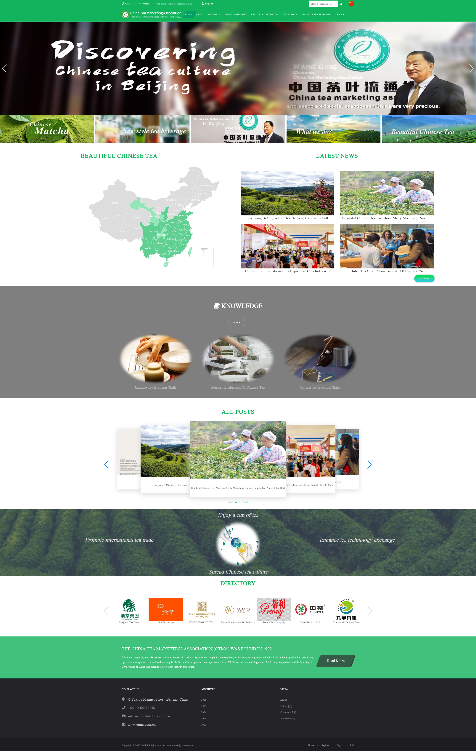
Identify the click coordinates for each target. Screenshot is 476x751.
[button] (471, 68)
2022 (203, 724)
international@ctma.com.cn (180, 3)
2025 (203, 706)
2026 (203, 699)
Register (209, 3)
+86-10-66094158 (141, 3)
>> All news (424, 278)
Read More (336, 661)
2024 (203, 712)
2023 (203, 718)
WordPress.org (287, 718)
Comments (288, 712)
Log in (283, 699)
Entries (286, 706)
